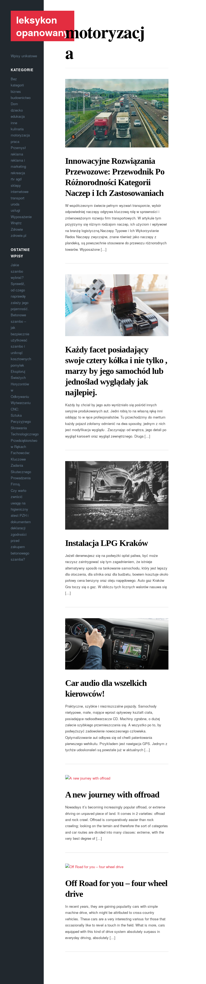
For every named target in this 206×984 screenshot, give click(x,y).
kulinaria (17, 128)
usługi (15, 210)
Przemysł (18, 147)
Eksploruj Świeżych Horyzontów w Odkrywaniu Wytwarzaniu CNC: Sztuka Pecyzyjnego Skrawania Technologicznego (25, 402)
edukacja (18, 116)
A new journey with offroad (112, 794)
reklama (17, 154)
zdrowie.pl (18, 235)
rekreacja (18, 172)
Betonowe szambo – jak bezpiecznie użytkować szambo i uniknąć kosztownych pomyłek (21, 339)
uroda (15, 204)
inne (14, 122)
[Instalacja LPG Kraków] (116, 495)
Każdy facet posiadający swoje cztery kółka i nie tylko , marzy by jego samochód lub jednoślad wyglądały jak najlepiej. (116, 371)
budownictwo (21, 97)
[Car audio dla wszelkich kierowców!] (116, 644)
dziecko (17, 110)
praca (15, 141)
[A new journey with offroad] (116, 778)
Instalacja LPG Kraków (106, 543)
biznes (16, 91)
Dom (14, 103)
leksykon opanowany (42, 26)
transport (17, 197)
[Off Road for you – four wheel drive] (116, 867)
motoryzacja (20, 135)
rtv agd (16, 178)
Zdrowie (17, 229)
